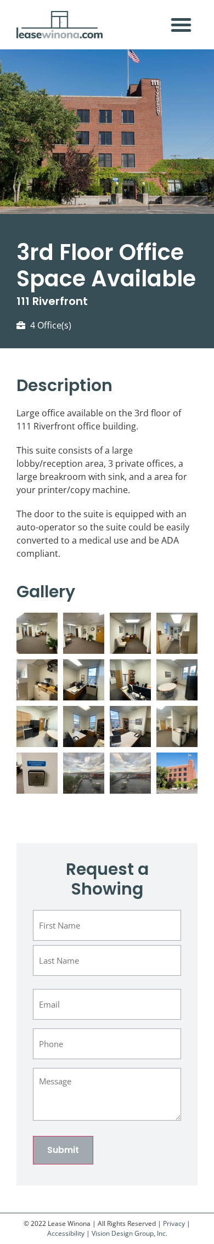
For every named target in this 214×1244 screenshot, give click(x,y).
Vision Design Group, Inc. (129, 1233)
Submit (63, 1150)
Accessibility (66, 1233)
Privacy (174, 1223)
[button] (181, 24)
